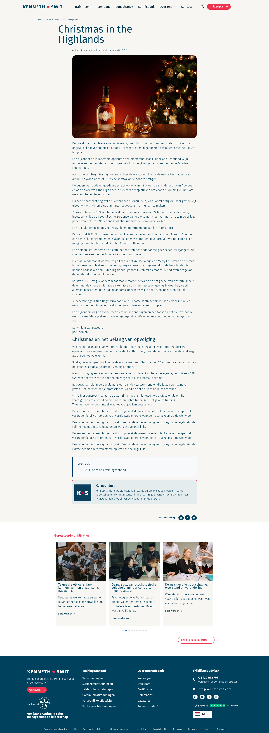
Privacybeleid (140, 729)
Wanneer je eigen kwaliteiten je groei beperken (187, 586)
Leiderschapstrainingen (97, 689)
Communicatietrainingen (98, 695)
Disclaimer (177, 729)
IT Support (221, 729)
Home (40, 20)
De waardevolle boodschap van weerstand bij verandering (134, 586)
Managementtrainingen (97, 684)
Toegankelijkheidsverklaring (199, 729)
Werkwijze (144, 678)
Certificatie (145, 689)
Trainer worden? (148, 706)
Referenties (145, 695)
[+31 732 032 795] (194, 679)
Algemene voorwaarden (119, 729)
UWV (75, 729)
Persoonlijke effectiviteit (98, 700)
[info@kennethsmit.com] (194, 689)
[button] (181, 517)
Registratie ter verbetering (93, 729)
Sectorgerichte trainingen (99, 706)
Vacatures (144, 700)
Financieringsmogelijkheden (55, 729)
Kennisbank (49, 20)
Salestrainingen (92, 678)
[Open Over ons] (174, 6)
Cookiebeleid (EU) (160, 729)
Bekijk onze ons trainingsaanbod (105, 470)
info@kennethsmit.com (214, 689)
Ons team (144, 684)
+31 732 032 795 (208, 677)
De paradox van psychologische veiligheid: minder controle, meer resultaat (80, 588)
